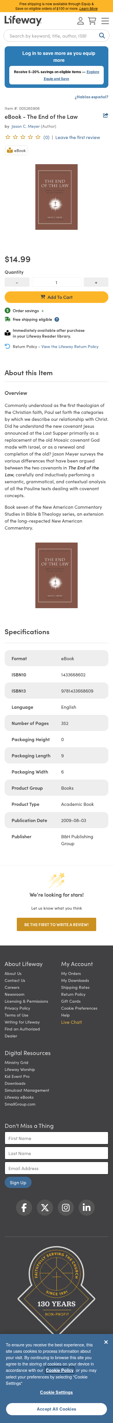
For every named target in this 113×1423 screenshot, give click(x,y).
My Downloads (75, 980)
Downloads (15, 1083)
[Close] (106, 1342)
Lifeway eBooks (19, 1097)
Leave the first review (77, 137)
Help (65, 1015)
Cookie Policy (60, 1370)
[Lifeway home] (23, 21)
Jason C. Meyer (26, 126)
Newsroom (14, 994)
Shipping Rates (75, 987)
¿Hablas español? (91, 96)
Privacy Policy (17, 1008)
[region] (56, 1378)
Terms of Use (16, 1015)
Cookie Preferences (79, 1008)
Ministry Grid (16, 1062)
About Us (13, 973)
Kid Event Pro (17, 1076)
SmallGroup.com (20, 1104)
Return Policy (73, 994)
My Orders (71, 973)
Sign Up (18, 1182)
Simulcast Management (27, 1090)
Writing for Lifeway (22, 1022)
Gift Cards (71, 1001)
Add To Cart (60, 297)
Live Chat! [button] (71, 1022)
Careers (12, 987)
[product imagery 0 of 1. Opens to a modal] (56, 197)
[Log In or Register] (80, 21)
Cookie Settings (56, 1392)
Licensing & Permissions (26, 1001)
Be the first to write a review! (56, 924)
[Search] (101, 35)
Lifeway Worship (20, 1069)
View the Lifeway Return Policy (70, 346)
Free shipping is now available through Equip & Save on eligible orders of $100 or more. (56, 6)
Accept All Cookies (56, 1409)
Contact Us (15, 980)
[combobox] (56, 35)
